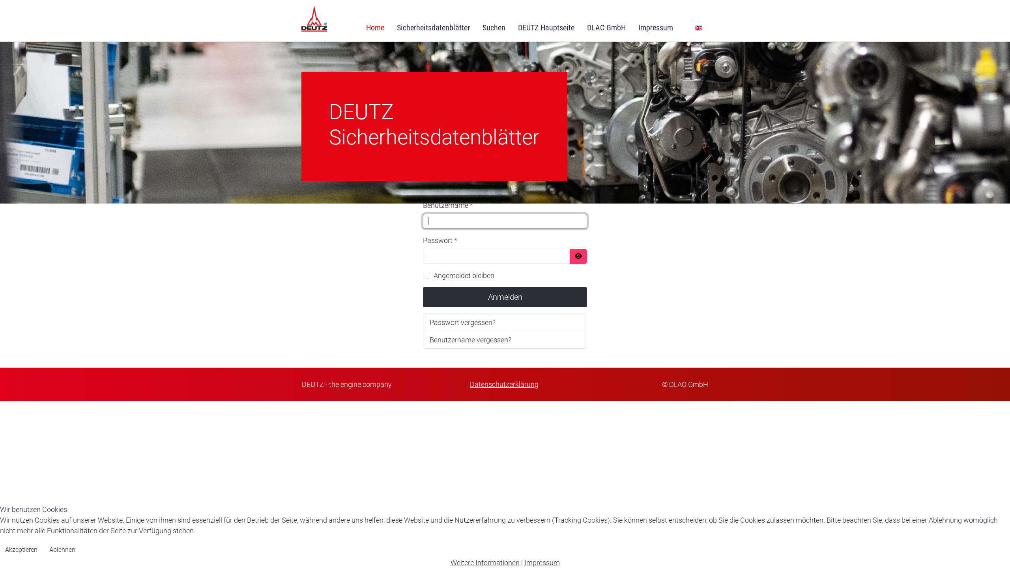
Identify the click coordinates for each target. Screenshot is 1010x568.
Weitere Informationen (485, 563)
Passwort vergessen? (463, 322)
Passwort (440, 240)
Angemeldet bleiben (464, 275)
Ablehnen (62, 549)
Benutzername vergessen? (470, 340)
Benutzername (448, 205)
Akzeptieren (21, 549)
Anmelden (505, 297)
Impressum (542, 563)
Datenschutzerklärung (504, 384)
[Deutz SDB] (314, 19)
